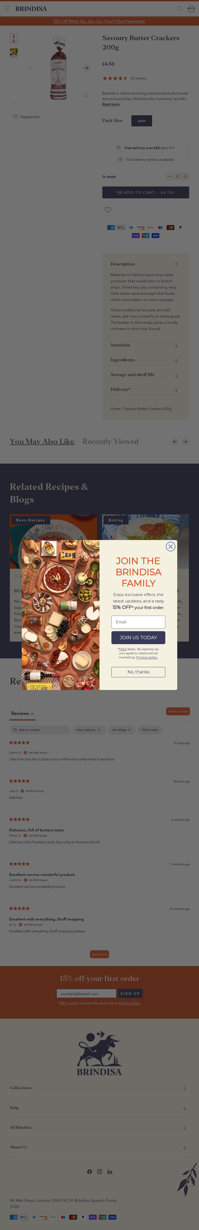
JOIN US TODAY (138, 638)
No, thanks (138, 672)
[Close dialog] (170, 546)
